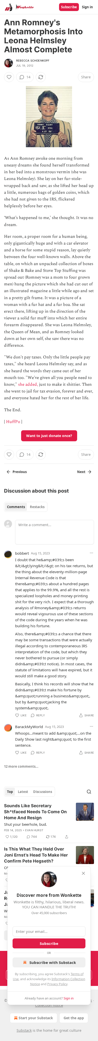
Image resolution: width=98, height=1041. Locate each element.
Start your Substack (36, 1017)
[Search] (89, 792)
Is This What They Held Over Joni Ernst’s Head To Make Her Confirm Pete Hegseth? (36, 855)
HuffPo (13, 422)
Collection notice (49, 1005)
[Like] (9, 77)
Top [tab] (10, 791)
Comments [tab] (16, 507)
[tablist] (25, 507)
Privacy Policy (57, 984)
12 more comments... (21, 766)
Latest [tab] (23, 791)
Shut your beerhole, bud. (25, 824)
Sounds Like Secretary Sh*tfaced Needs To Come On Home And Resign (35, 811)
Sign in (87, 7)
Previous (20, 472)
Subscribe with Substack (52, 962)
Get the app (74, 1017)
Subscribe (69, 7)
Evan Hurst (34, 830)
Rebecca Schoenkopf (33, 60)
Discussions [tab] (42, 791)
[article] (49, 821)
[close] (83, 873)
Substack (24, 1030)
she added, (28, 384)
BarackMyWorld (29, 726)
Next (81, 472)
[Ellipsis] (91, 553)
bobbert (22, 553)
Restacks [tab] (37, 507)
